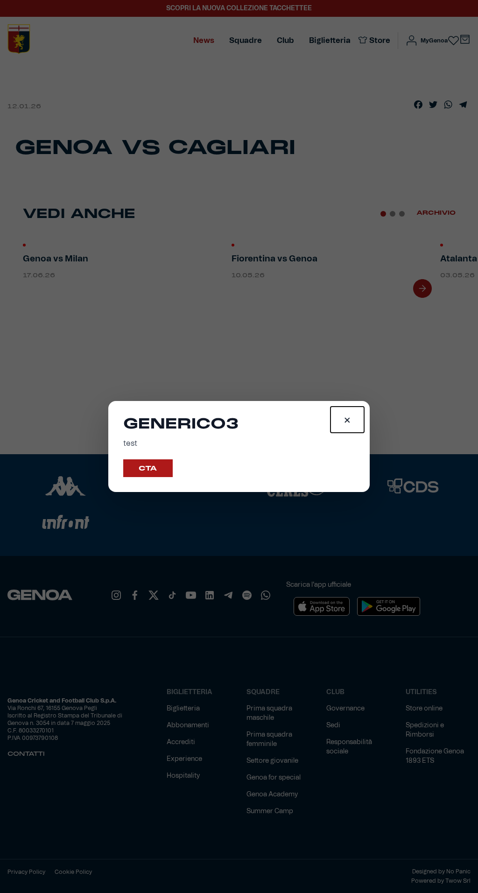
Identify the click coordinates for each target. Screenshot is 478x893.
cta (148, 468)
